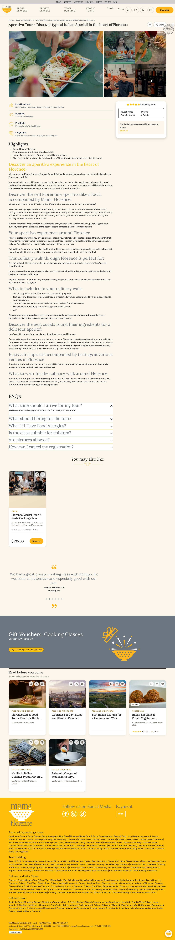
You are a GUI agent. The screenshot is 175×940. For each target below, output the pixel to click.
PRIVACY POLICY (60, 923)
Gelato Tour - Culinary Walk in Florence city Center (61, 883)
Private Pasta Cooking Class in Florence (97, 839)
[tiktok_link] (83, 814)
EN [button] (118, 9)
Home (11, 20)
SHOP (110, 8)
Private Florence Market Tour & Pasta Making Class (33, 842)
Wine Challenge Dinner (67, 864)
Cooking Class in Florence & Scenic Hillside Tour (71, 892)
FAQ (35, 923)
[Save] (31, 684)
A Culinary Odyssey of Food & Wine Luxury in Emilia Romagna (121, 905)
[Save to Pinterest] (42, 684)
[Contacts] (136, 10)
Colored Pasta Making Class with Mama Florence (56, 848)
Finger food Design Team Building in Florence (94, 861)
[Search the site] (143, 10)
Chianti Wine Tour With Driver (65, 880)
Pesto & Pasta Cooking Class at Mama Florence (103, 848)
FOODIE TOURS (90, 9)
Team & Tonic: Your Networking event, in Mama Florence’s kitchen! (40, 861)
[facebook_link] (65, 814)
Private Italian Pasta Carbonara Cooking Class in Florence (130, 842)
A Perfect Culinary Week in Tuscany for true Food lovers (94, 902)
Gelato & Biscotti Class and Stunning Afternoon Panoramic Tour (125, 892)
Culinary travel (17, 898)
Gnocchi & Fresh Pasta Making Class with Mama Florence (135, 845)
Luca (136, 704)
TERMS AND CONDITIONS (20, 923)
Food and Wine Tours (25, 20)
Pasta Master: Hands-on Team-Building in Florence (133, 870)
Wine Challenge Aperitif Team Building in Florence (44, 867)
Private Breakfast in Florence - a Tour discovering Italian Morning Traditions (91, 889)
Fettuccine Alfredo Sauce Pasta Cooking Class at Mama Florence (76, 845)
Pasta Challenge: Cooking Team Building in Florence (52, 839)
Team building (17, 857)
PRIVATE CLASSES (45, 9)
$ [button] (123, 9)
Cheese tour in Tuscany (36, 892)
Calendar (164, 10)
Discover (36, 541)
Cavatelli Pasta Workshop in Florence (26, 845)
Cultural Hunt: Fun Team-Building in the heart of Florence (81, 870)
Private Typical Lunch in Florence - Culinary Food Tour (76, 886)
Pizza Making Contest (135, 867)
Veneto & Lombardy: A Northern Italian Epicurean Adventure (127, 908)
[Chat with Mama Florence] (168, 933)
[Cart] (150, 10)
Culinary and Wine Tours (23, 876)
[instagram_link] (74, 814)
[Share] (37, 474)
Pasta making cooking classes (26, 832)
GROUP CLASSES (22, 9)
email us (124, 130)
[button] (46, 599)
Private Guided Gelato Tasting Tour (37, 889)
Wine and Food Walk (46, 864)
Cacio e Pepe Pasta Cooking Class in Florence (80, 842)
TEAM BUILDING (69, 9)
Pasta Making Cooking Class (55, 836)
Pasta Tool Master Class (20, 848)
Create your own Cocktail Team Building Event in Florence (96, 867)
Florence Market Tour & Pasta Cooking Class (91, 836)
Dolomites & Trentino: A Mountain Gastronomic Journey (70, 908)
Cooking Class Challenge (129, 861)
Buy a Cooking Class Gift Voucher (26, 649)
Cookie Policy (16, 932)
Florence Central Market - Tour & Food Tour (29, 880)
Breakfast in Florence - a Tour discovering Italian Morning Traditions (112, 880)
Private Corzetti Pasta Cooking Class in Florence (140, 839)
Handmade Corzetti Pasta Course (24, 836)
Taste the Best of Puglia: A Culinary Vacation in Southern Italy (37, 902)
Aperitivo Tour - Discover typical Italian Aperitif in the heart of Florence (120, 883)
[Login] (128, 10)
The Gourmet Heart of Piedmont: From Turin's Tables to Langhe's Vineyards (55, 905)
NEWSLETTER (45, 923)
